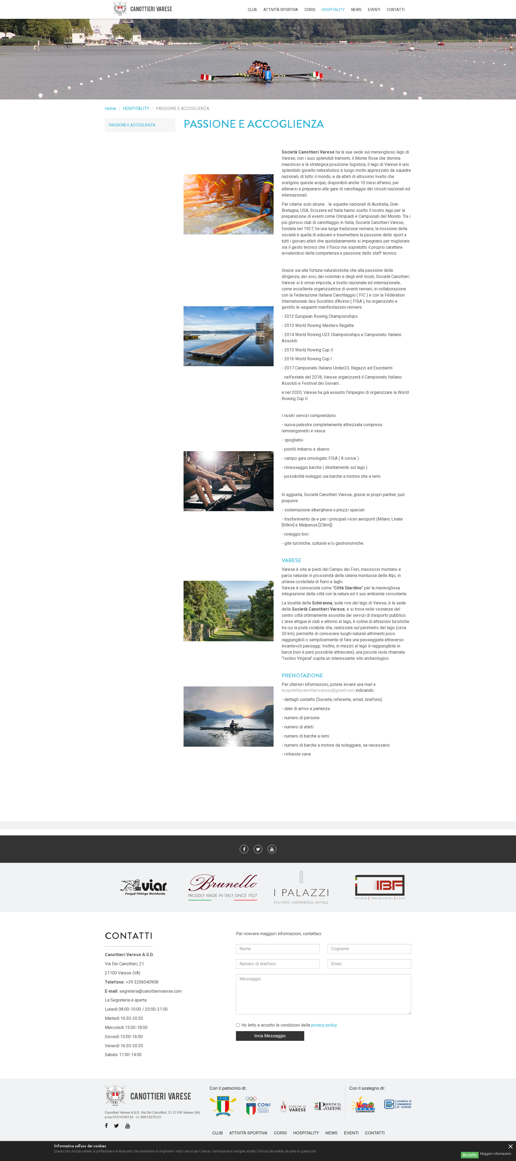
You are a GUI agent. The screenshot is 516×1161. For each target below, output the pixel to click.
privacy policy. (324, 1025)
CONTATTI (395, 10)
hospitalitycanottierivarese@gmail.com (318, 690)
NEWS (356, 10)
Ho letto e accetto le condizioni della (289, 1025)
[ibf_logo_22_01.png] (380, 887)
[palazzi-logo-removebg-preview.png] (301, 887)
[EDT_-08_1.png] (222, 887)
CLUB (252, 10)
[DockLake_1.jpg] (229, 336)
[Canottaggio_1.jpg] (229, 716)
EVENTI (374, 10)
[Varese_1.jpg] (229, 611)
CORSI (309, 10)
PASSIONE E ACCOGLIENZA (132, 125)
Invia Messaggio (270, 1035)
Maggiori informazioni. (496, 1154)
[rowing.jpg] (229, 204)
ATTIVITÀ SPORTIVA (280, 10)
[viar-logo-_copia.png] (144, 887)
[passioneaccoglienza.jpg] (229, 481)
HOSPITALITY (333, 10)
